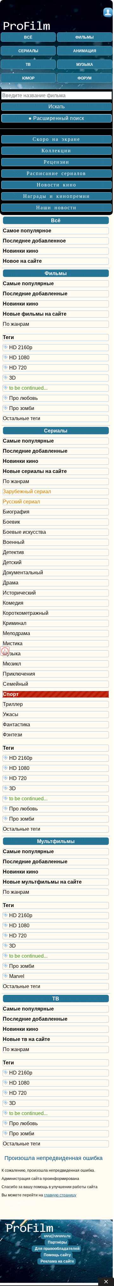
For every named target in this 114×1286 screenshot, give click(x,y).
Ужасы (10, 714)
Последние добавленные (35, 293)
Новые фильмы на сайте (34, 314)
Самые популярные (28, 283)
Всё (55, 220)
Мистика (12, 643)
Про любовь (58, 398)
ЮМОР (28, 78)
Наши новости (56, 207)
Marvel (58, 976)
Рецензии (56, 162)
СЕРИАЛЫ (28, 51)
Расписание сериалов (56, 173)
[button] (56, 1236)
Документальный (23, 572)
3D (58, 378)
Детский (12, 562)
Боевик (11, 522)
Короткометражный (25, 613)
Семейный (15, 684)
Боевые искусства (24, 532)
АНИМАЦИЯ (84, 51)
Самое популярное (27, 230)
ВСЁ (28, 37)
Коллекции (56, 150)
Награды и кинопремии (56, 196)
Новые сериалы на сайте (35, 471)
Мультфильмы (56, 841)
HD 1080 (58, 357)
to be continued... (58, 388)
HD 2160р (58, 347)
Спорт (11, 694)
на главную (32, 1231)
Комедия (13, 603)
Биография (16, 511)
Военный (13, 542)
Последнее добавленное (34, 240)
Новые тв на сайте (26, 1039)
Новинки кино (20, 251)
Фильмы (56, 273)
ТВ (28, 64)
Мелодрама (16, 633)
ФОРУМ (85, 78)
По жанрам (16, 324)
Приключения (19, 674)
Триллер (13, 704)
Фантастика (16, 724)
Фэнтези (12, 734)
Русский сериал (21, 501)
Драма (10, 582)
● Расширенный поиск (56, 118)
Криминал (14, 623)
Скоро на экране (56, 139)
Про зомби (58, 408)
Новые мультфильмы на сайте (42, 882)
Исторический (19, 593)
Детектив (13, 552)
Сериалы (55, 430)
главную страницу (60, 1195)
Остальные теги (21, 418)
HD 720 (58, 367)
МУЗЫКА (84, 64)
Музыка (12, 653)
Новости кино (56, 184)
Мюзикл (12, 663)
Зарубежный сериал (27, 491)
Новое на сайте (22, 261)
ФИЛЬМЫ (84, 37)
